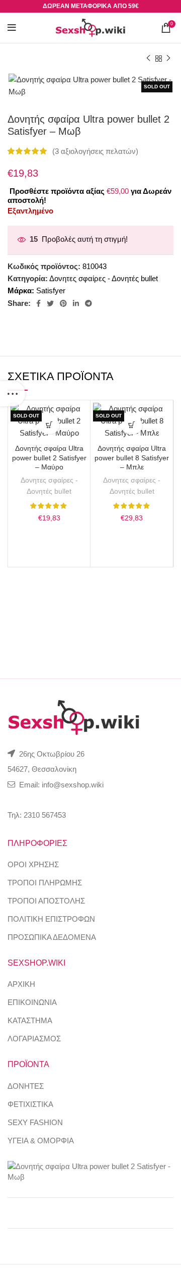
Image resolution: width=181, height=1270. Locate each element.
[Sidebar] (12, 393)
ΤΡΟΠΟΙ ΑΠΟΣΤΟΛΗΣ (46, 900)
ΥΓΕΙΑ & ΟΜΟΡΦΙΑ (41, 1140)
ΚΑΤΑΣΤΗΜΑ (30, 1020)
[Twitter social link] (50, 303)
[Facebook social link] (38, 303)
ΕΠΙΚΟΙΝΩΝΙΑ (32, 1002)
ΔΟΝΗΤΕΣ (26, 1086)
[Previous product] (148, 59)
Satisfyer (50, 290)
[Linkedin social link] (76, 303)
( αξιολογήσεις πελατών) (95, 151)
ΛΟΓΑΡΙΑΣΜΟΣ (34, 1038)
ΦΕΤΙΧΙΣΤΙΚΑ (30, 1104)
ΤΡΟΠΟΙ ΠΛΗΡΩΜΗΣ (45, 882)
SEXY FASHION (35, 1122)
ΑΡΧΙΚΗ (21, 984)
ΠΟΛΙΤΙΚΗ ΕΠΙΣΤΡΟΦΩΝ (51, 919)
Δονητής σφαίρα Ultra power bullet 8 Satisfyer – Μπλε (132, 458)
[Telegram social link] (88, 303)
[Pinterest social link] (63, 303)
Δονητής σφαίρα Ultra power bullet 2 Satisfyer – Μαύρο (49, 458)
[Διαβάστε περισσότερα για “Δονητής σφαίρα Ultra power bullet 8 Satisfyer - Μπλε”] (132, 425)
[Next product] (168, 59)
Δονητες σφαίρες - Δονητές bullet (103, 278)
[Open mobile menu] (12, 28)
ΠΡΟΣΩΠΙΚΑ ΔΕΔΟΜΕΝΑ (52, 937)
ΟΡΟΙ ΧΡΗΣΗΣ (33, 864)
